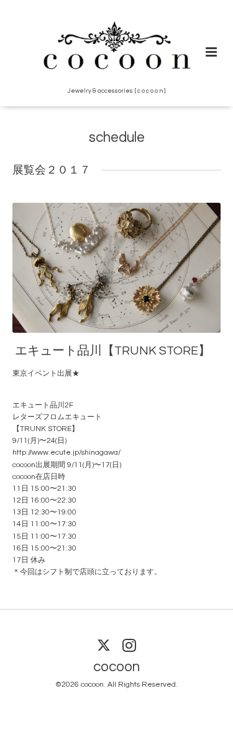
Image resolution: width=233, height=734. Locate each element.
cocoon (116, 667)
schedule (117, 138)
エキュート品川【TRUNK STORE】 (113, 351)
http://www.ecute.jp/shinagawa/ (66, 452)
